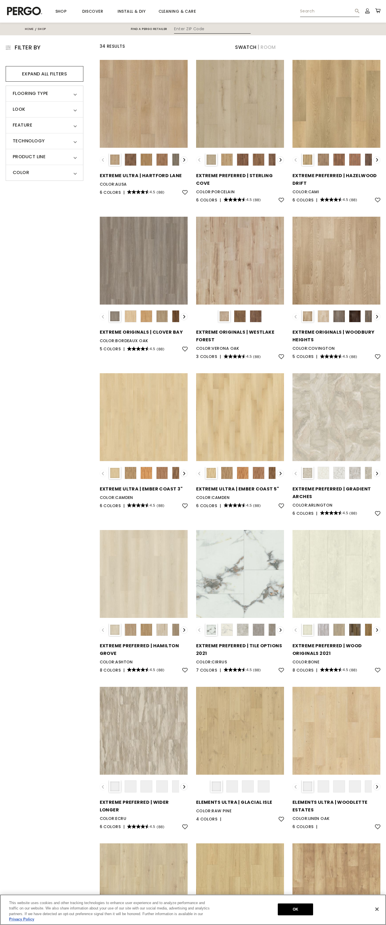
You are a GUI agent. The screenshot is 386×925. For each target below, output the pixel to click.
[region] (193, 909)
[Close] (377, 909)
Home (29, 29)
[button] (44, 93)
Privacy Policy (21, 919)
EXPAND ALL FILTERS (44, 74)
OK (295, 909)
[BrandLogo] (24, 11)
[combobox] (329, 11)
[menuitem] (329, 11)
